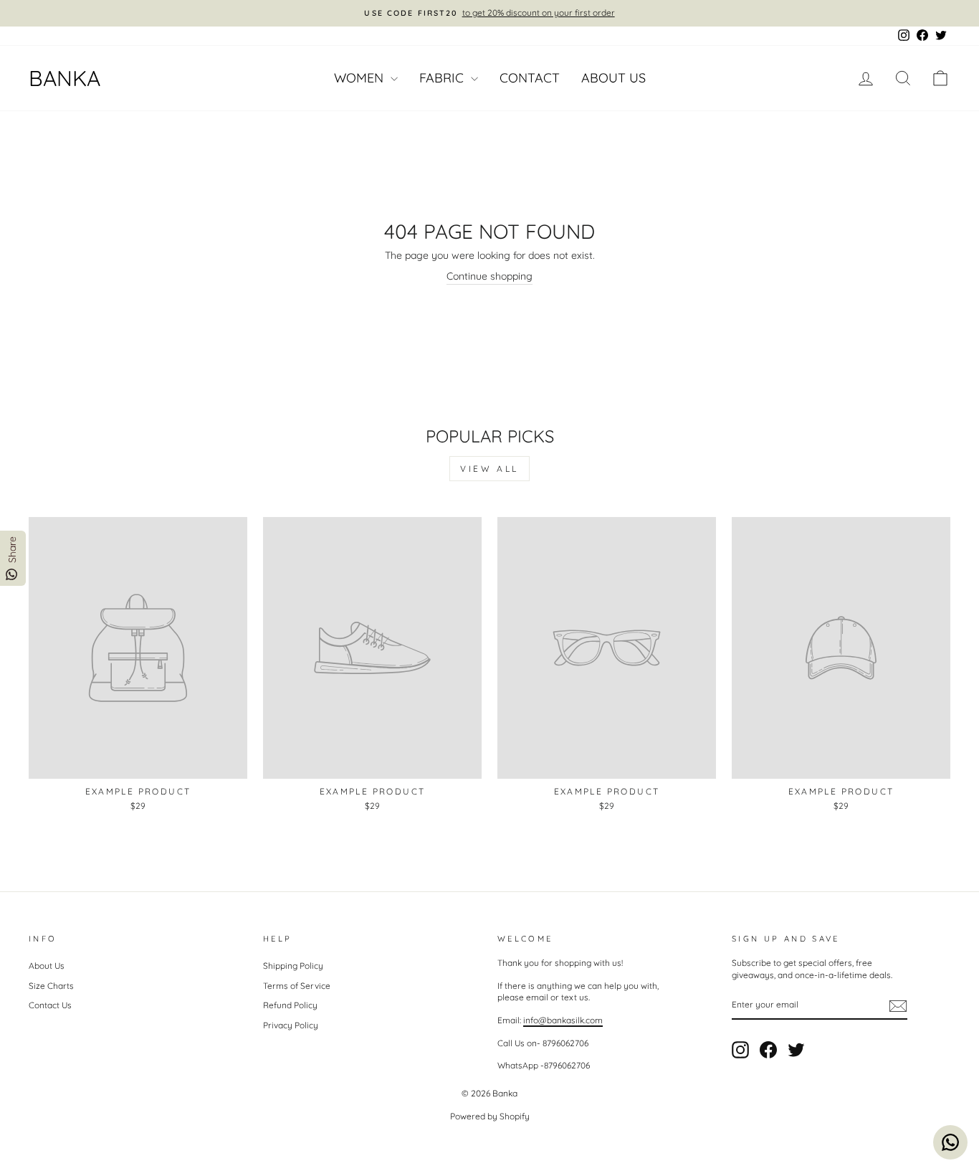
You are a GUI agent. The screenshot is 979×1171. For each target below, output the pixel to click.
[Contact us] (950, 1142)
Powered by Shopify (490, 1116)
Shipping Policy (293, 965)
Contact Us (50, 1005)
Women (360, 78)
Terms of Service (296, 985)
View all (489, 468)
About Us (613, 78)
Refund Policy (290, 1005)
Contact (530, 78)
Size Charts (51, 985)
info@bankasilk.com (563, 1020)
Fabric (443, 78)
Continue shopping (489, 276)
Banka (64, 78)
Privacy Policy (290, 1025)
